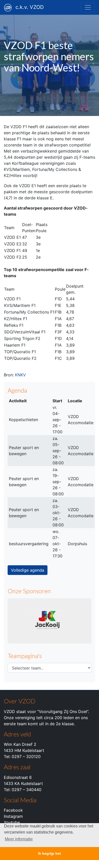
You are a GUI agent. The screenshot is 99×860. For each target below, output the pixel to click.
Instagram (13, 816)
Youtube (12, 822)
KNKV (20, 374)
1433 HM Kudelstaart (24, 750)
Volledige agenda (27, 570)
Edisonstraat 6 (18, 777)
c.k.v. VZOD (29, 7)
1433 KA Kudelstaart (23, 783)
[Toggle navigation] (88, 7)
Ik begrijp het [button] (49, 853)
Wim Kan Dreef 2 (20, 744)
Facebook (13, 810)
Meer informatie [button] (19, 839)
